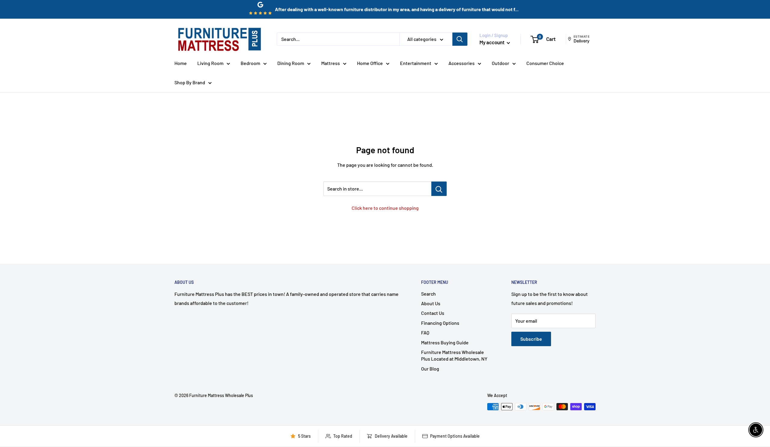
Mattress (330, 63)
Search (428, 293)
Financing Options (440, 323)
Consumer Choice (545, 63)
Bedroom (250, 63)
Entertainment (415, 63)
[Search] (459, 39)
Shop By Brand (189, 82)
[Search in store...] (439, 189)
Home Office (370, 63)
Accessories (461, 63)
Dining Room (290, 63)
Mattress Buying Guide (445, 342)
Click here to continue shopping (385, 208)
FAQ (425, 332)
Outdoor (500, 63)
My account (492, 42)
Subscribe (531, 339)
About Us (430, 303)
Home (180, 63)
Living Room (210, 63)
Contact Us (432, 313)
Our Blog (430, 368)
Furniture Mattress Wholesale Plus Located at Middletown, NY (454, 355)
